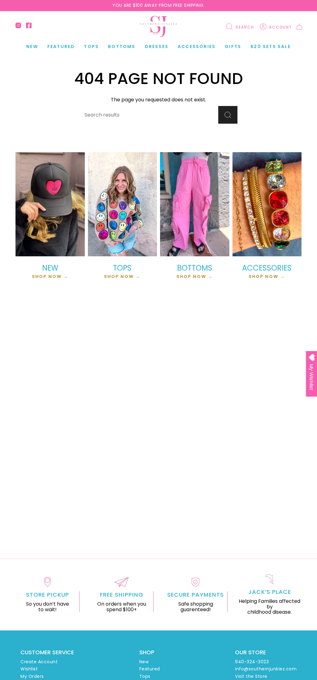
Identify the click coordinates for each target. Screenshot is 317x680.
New (144, 662)
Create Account (39, 662)
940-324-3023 (252, 662)
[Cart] (299, 26)
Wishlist (29, 669)
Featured (149, 669)
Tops (144, 676)
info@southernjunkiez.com (266, 669)
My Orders (32, 676)
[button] (61, 46)
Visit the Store (251, 676)
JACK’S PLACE (269, 592)
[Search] (227, 115)
